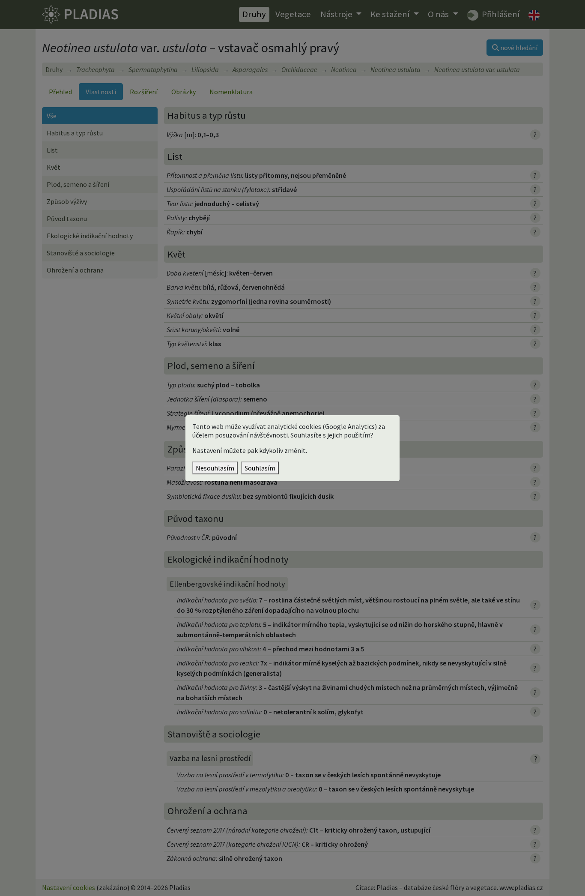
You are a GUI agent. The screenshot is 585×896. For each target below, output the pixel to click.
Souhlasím (260, 468)
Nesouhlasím (215, 468)
